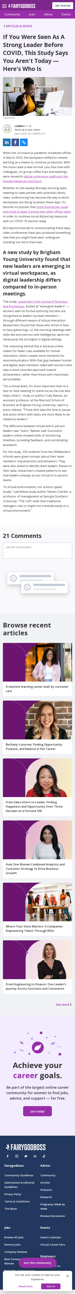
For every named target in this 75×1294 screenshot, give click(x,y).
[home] (21, 7)
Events (66, 14)
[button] (7, 142)
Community (12, 14)
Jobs (32, 14)
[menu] (5, 3)
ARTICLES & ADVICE (19, 26)
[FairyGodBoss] (26, 1147)
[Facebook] (7, 1156)
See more (62, 1004)
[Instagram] (16, 1156)
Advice (48, 14)
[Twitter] (25, 1156)
